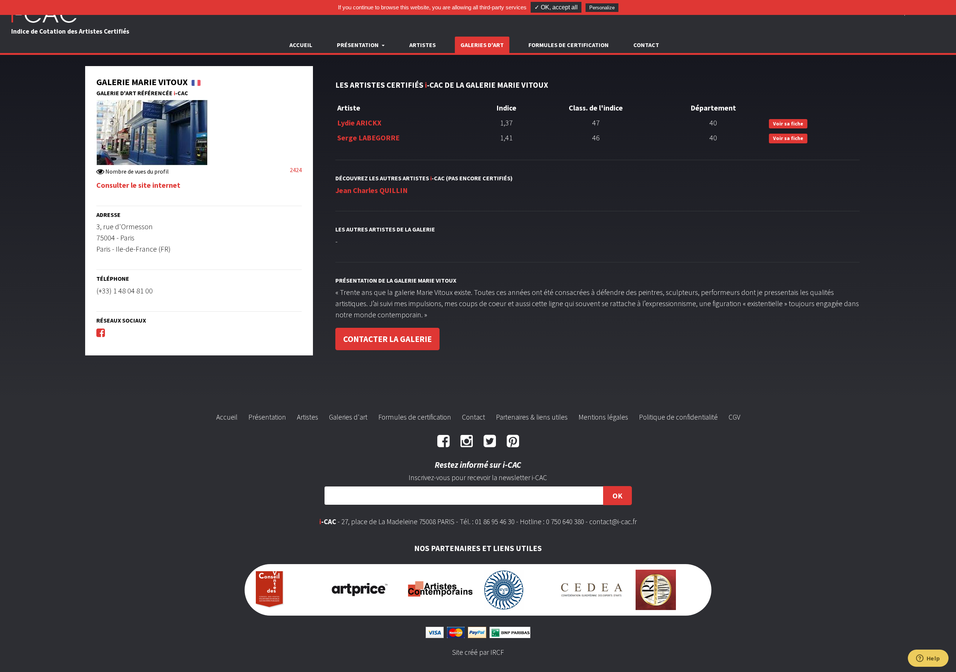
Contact (646, 45)
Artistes (422, 45)
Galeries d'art (482, 45)
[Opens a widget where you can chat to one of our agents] (928, 659)
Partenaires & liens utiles (532, 417)
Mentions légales (603, 417)
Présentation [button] (358, 45)
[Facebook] (100, 332)
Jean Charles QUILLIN (371, 190)
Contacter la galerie (387, 339)
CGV (734, 417)
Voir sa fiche (788, 123)
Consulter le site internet (138, 185)
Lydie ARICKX (359, 122)
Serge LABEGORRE (368, 137)
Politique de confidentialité (678, 417)
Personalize (602, 7)
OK (617, 495)
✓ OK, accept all (556, 7)
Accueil (300, 45)
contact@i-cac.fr (613, 521)
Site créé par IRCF (478, 652)
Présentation (267, 417)
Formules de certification (568, 45)
